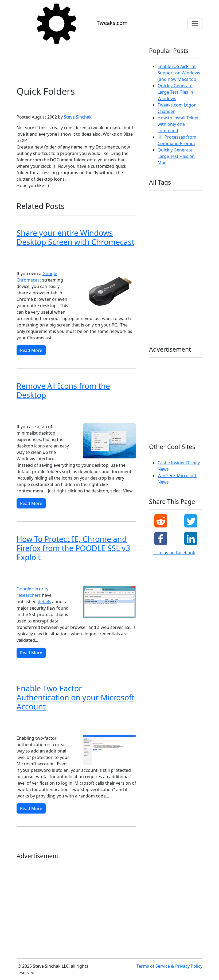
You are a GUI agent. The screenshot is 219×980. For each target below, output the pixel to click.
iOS (175, 224)
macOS (170, 242)
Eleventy (158, 216)
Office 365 (181, 250)
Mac (154, 242)
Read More (31, 350)
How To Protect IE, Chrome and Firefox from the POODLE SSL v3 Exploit (73, 548)
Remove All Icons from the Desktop (63, 390)
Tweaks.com (112, 22)
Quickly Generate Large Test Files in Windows (175, 92)
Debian (157, 207)
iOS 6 (190, 224)
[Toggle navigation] (194, 23)
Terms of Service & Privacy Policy (169, 966)
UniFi (175, 276)
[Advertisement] (76, 63)
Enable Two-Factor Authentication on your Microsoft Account (75, 697)
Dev (173, 207)
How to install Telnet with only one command (178, 124)
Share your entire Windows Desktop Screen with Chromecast (75, 237)
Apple (181, 198)
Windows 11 (160, 293)
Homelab (158, 224)
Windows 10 (28, 263)
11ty (154, 198)
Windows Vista (57, 254)
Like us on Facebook (174, 553)
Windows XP (51, 104)
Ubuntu (157, 276)
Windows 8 (85, 254)
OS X (155, 259)
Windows (158, 285)
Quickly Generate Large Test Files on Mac (176, 156)
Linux (189, 233)
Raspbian (158, 267)
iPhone (172, 233)
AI (167, 198)
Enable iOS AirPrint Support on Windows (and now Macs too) (179, 72)
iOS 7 (155, 233)
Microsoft (26, 104)
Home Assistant (184, 216)
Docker (188, 207)
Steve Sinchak (78, 117)
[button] (160, 520)
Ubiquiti (180, 267)
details (44, 602)
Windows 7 (110, 254)
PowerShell (175, 259)
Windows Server (164, 310)
